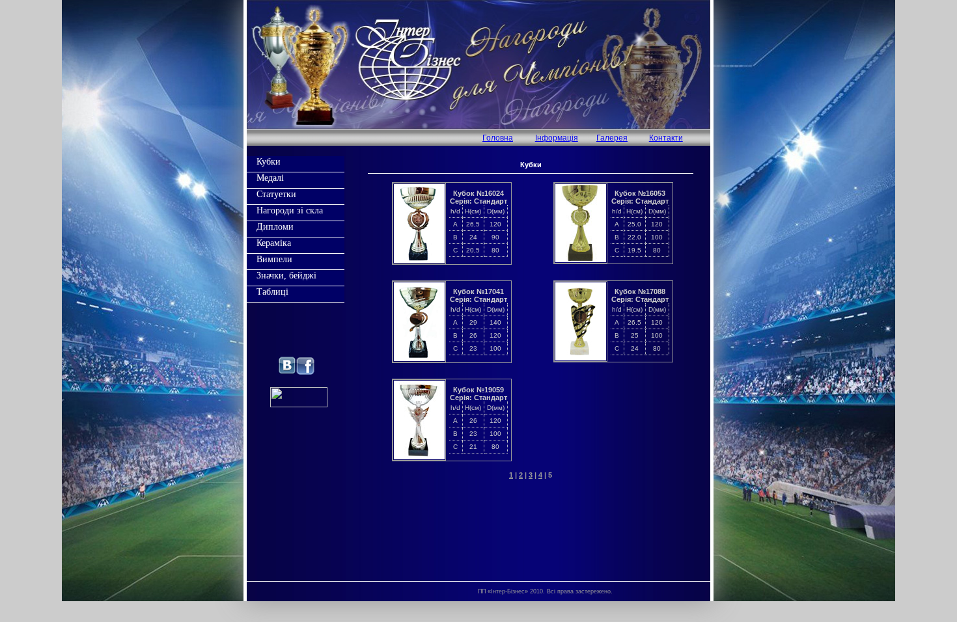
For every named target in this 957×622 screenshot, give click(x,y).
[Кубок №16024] (419, 260)
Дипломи (275, 226)
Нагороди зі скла (290, 210)
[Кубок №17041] (419, 358)
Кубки (269, 161)
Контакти (666, 137)
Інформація (556, 137)
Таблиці (272, 291)
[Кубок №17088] (580, 357)
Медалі (270, 177)
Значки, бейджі (286, 275)
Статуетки (276, 194)
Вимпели (274, 259)
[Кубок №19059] (419, 456)
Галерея (612, 137)
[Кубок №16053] (580, 259)
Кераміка (274, 242)
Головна (497, 137)
